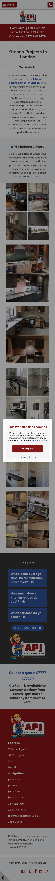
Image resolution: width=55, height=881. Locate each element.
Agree (28, 448)
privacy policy (39, 440)
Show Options (27, 457)
